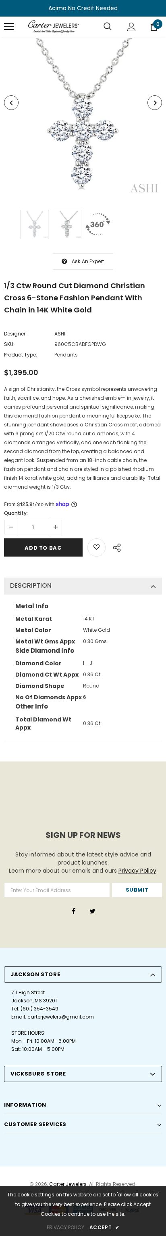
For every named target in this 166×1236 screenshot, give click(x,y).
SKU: (9, 344)
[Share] (115, 546)
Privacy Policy (137, 871)
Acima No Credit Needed (83, 8)
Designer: (15, 333)
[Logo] (53, 26)
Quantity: (16, 513)
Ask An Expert (88, 261)
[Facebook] (73, 911)
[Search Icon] (108, 27)
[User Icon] (131, 27)
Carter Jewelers (68, 1184)
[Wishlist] (96, 547)
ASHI (59, 333)
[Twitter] (92, 911)
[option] (83, 117)
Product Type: (20, 354)
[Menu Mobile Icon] (9, 27)
